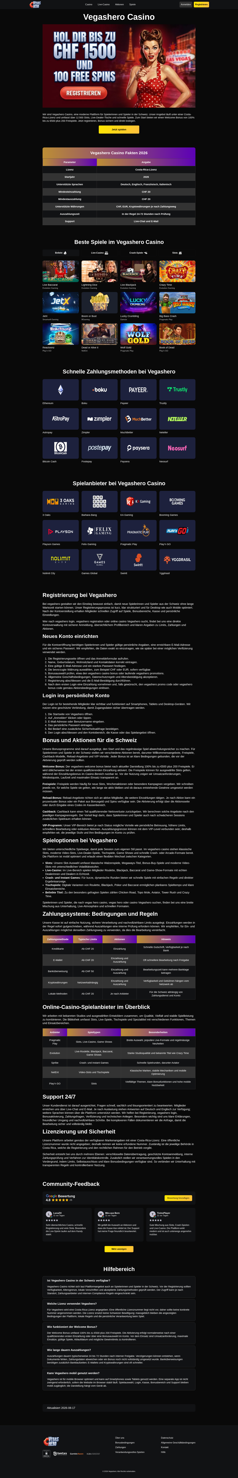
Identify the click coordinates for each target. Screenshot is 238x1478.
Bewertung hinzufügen (178, 1198)
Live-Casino (97, 253)
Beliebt (58, 253)
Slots (175, 253)
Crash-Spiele (136, 253)
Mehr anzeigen (119, 1249)
